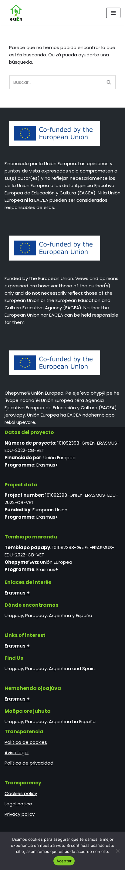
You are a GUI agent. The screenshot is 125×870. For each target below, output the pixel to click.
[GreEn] (15, 12)
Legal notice (18, 804)
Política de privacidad (29, 763)
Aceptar (64, 860)
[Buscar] (109, 82)
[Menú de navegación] (113, 13)
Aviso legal (17, 752)
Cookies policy (21, 793)
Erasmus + (17, 593)
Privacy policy (20, 814)
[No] (117, 851)
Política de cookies (26, 742)
